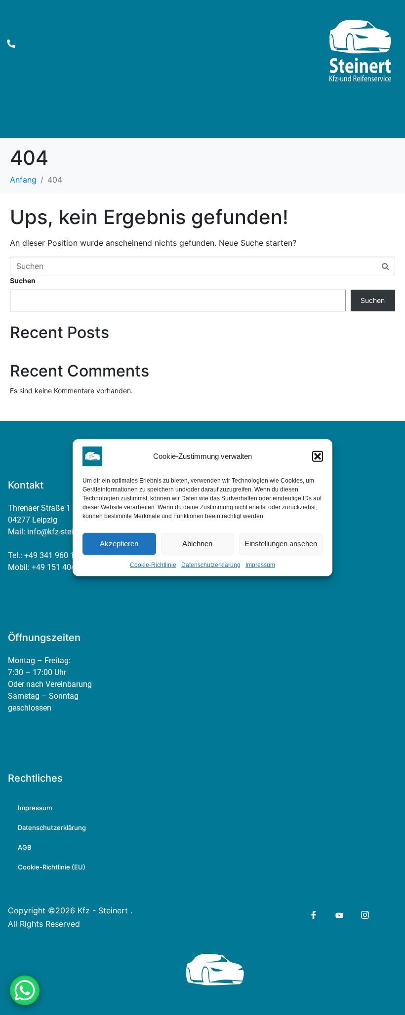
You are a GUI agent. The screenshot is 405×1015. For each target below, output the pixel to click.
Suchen (23, 280)
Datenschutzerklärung (211, 564)
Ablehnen (197, 543)
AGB (25, 847)
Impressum (260, 564)
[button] (318, 456)
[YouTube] (338, 915)
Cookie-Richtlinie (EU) (51, 867)
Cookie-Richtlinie (153, 564)
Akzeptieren (119, 543)
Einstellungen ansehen (280, 543)
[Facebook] (313, 915)
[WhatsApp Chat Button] (25, 990)
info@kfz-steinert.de (62, 531)
